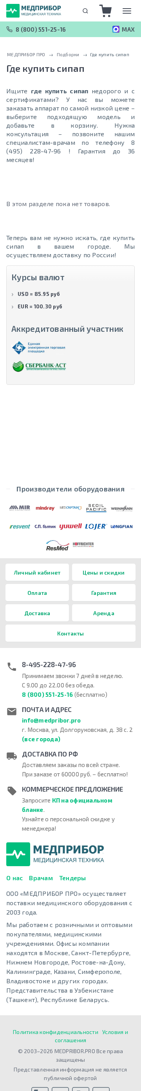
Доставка (37, 613)
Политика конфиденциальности (55, 1032)
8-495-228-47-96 (49, 664)
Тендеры (72, 877)
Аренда (103, 613)
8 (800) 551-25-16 (41, 29)
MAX (128, 29)
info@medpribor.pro (51, 720)
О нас (14, 877)
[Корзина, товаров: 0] (105, 11)
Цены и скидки (104, 572)
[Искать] (85, 11)
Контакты (70, 633)
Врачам (41, 877)
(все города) (41, 738)
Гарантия (103, 592)
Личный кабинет (37, 572)
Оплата (37, 592)
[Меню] (127, 11)
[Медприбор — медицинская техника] (33, 10)
